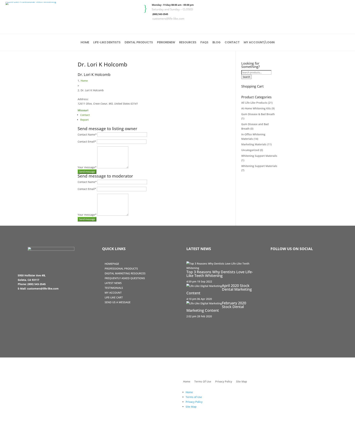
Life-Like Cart (114, 297)
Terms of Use (194, 397)
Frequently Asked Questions (125, 278)
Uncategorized (250, 150)
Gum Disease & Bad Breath (258, 114)
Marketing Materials (253, 144)
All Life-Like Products (254, 102)
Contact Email (87, 141)
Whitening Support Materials (259, 166)
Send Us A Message (118, 302)
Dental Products (139, 42)
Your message (87, 167)
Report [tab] (84, 119)
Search (246, 76)
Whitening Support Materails (259, 156)
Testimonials (114, 288)
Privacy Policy (223, 381)
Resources (187, 42)
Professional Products (121, 268)
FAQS (204, 42)
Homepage (112, 263)
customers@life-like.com (168, 18)
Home (85, 42)
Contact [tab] (85, 115)
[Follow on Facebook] (323, 26)
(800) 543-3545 (160, 14)
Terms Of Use (202, 381)
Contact (232, 42)
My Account (113, 292)
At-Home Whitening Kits (256, 108)
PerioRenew (166, 42)
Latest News (113, 283)
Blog (216, 42)
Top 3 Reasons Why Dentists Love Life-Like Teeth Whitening (219, 273)
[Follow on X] (334, 26)
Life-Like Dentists (107, 42)
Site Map (241, 381)
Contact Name (87, 134)
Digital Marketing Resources (125, 273)
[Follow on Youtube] (344, 26)
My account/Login (259, 42)
